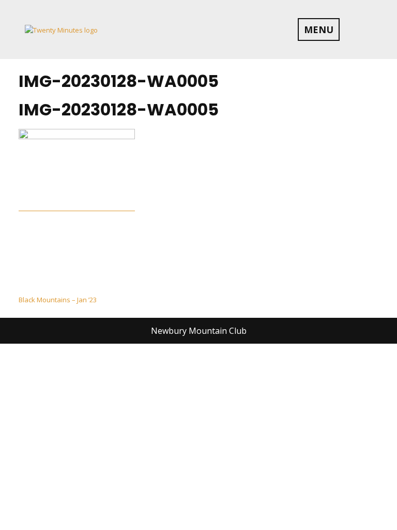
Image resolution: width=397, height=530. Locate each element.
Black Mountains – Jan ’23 (58, 299)
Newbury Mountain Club (199, 330)
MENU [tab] (318, 29)
